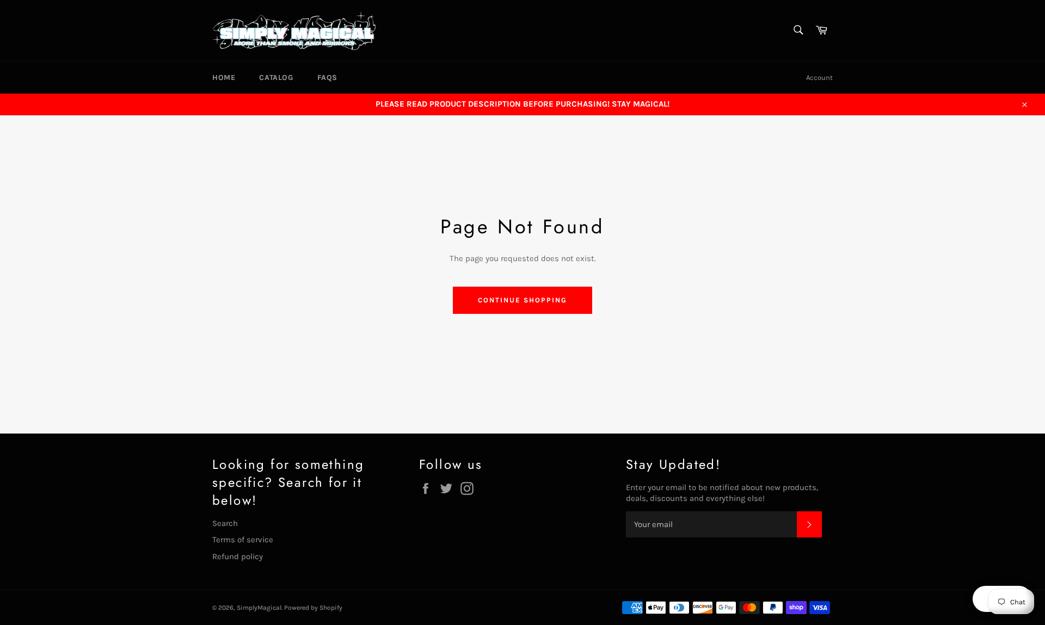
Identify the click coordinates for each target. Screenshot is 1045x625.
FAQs (327, 77)
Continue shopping (522, 300)
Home (223, 77)
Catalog (276, 77)
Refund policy (237, 556)
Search (225, 523)
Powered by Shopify (313, 607)
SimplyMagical (259, 607)
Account (819, 77)
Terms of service (242, 539)
